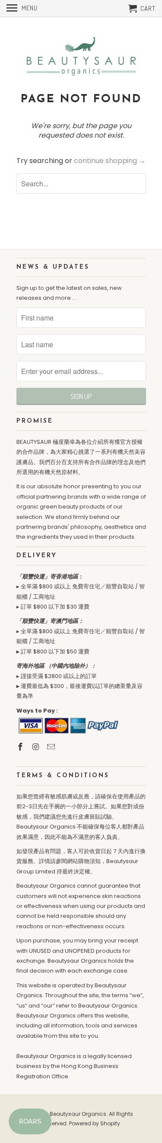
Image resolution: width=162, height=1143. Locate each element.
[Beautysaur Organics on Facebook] (21, 746)
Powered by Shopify (94, 1123)
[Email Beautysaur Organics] (52, 746)
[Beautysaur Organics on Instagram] (36, 746)
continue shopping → (110, 161)
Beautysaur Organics (78, 1114)
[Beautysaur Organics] (81, 54)
